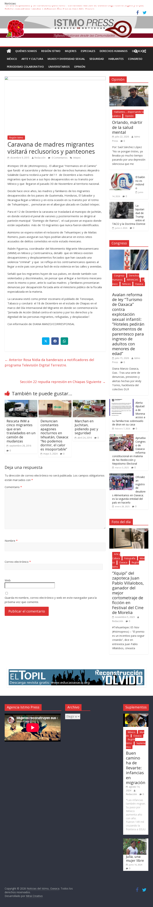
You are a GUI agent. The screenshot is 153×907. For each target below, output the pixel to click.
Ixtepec (77, 157)
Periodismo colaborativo (25, 66)
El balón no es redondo (140, 182)
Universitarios (59, 66)
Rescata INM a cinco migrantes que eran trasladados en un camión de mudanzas (21, 431)
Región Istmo (50, 51)
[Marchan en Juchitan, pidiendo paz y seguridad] (89, 402)
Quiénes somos (26, 51)
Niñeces (126, 284)
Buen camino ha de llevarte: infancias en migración (135, 767)
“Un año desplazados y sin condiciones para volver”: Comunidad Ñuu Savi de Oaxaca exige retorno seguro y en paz (74, 7)
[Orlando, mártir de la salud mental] (129, 87)
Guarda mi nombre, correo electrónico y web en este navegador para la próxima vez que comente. (51, 600)
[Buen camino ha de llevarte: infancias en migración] (135, 715)
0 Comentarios (59, 157)
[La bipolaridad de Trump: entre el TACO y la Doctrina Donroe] (121, 204)
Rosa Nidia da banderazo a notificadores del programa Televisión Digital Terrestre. (49, 362)
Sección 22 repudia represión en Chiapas (63, 381)
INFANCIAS (132, 279)
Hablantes (116, 59)
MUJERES (70, 51)
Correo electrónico (18, 561)
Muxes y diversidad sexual (66, 59)
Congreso (135, 59)
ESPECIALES (88, 51)
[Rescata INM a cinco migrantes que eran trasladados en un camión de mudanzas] (21, 402)
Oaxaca (139, 284)
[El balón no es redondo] (121, 175)
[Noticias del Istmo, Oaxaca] (76, 27)
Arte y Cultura (32, 59)
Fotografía (129, 558)
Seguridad (96, 59)
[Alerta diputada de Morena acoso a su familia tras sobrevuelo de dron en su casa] (121, 401)
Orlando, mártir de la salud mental (127, 127)
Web (8, 580)
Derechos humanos (113, 51)
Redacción (40, 157)
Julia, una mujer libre (135, 858)
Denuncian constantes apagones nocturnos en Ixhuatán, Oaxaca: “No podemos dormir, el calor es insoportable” (54, 435)
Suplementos (136, 745)
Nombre (11, 540)
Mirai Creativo (34, 896)
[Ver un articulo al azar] (144, 51)
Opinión (79, 66)
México (12, 59)
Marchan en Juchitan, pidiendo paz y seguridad (86, 427)
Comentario (13, 487)
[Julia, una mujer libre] (134, 840)
